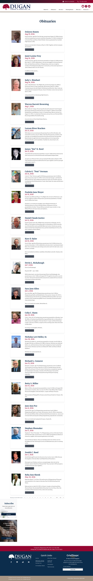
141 (60, 497)
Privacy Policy (70, 578)
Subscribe (8, 514)
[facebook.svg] (11, 562)
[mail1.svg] (28, 562)
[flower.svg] (17, 562)
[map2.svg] (23, 562)
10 (50, 497)
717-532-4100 (55, 547)
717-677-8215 (58, 549)
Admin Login (81, 578)
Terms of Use (76, 578)
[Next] (63, 497)
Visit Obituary (29, 49)
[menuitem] (46, 9)
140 (57, 497)
